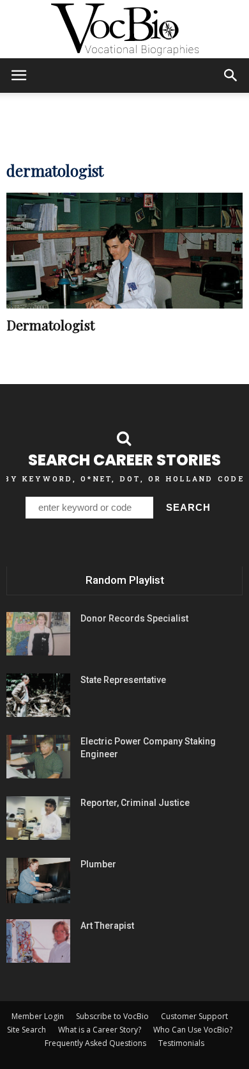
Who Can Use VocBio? (192, 1029)
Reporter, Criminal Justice (135, 803)
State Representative (123, 680)
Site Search (26, 1029)
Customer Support (194, 1016)
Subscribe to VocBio (112, 1016)
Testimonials (181, 1043)
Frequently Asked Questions (95, 1043)
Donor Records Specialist (134, 618)
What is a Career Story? (99, 1029)
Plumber (98, 864)
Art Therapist (107, 925)
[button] (231, 75)
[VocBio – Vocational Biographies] (124, 29)
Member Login (37, 1016)
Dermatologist (50, 325)
